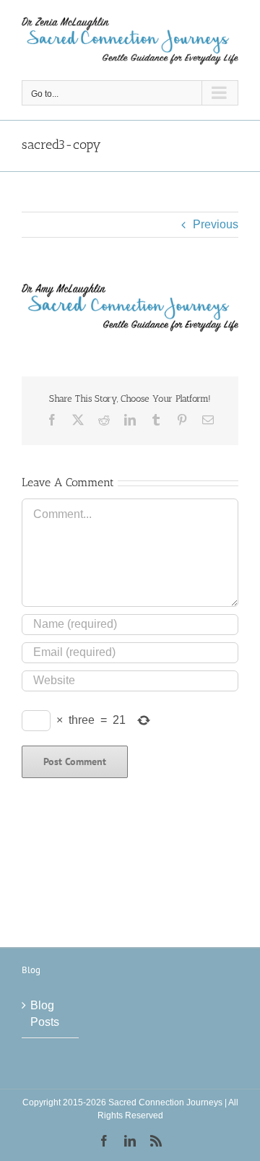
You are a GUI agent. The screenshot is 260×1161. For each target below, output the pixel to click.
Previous (215, 224)
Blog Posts (44, 1013)
